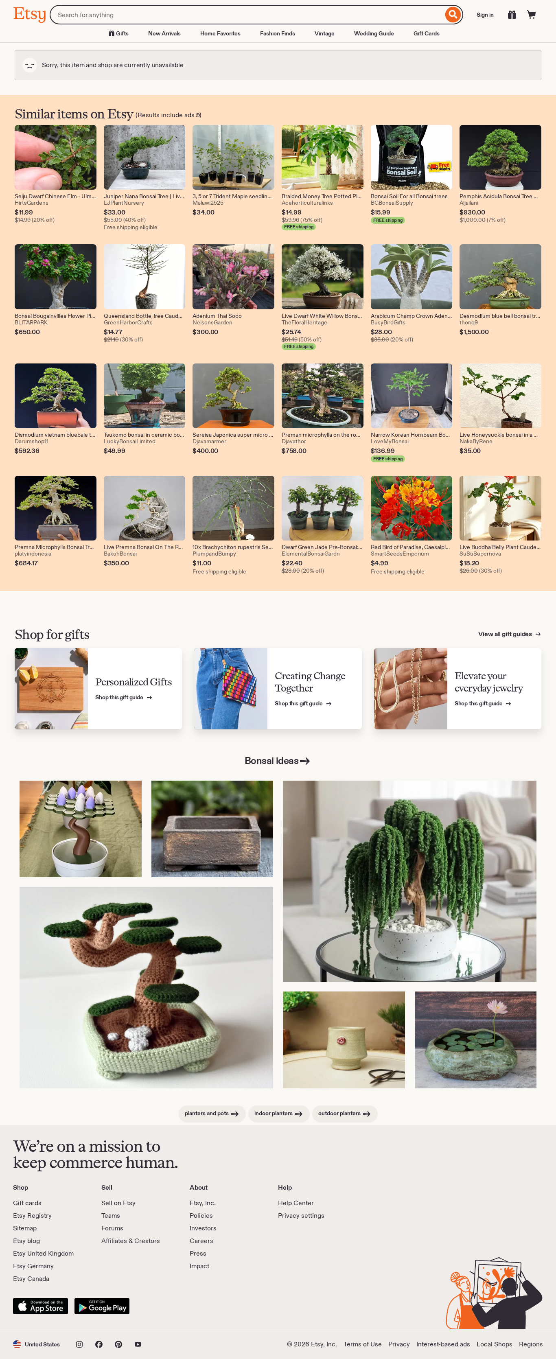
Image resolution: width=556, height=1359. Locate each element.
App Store (40, 1306)
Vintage (325, 33)
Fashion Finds (277, 33)
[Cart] (531, 14)
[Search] (453, 14)
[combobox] (246, 14)
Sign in (485, 14)
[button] (36, 1344)
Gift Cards (427, 33)
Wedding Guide (374, 33)
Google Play (101, 1306)
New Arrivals (164, 33)
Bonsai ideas (271, 760)
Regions (531, 1344)
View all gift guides (505, 634)
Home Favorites (220, 33)
